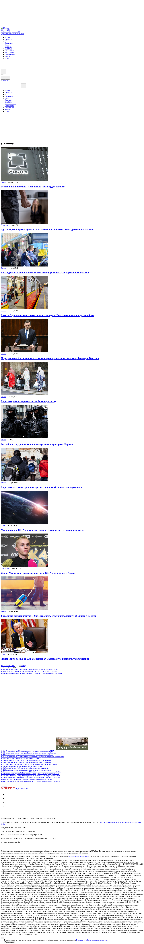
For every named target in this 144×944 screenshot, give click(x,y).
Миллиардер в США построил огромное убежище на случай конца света (42, 530)
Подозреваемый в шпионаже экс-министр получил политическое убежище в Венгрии (50, 358)
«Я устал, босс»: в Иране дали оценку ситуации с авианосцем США (27, 751)
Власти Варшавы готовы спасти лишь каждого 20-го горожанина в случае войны (47, 315)
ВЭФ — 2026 (5, 30)
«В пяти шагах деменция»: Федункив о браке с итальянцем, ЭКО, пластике (30, 777)
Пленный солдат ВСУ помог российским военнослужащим (24, 768)
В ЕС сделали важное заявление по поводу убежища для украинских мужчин (45, 272)
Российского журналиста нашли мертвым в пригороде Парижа (37, 444)
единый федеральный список (79, 856)
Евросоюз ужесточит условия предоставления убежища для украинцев (41, 487)
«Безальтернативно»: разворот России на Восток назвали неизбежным (28, 753)
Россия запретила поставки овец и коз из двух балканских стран (26, 770)
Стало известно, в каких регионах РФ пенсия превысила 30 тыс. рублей (29, 764)
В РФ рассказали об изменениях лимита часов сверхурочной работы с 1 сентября (32, 757)
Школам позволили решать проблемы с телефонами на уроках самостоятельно (31, 673)
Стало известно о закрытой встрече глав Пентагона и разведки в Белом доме (30, 776)
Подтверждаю (9, 942)
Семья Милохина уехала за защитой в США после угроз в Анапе (38, 573)
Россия (3, 182)
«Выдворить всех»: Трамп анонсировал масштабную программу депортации (45, 658)
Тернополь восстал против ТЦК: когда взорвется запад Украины (26, 760)
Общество (4, 225)
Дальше (4, 786)
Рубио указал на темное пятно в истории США (20, 758)
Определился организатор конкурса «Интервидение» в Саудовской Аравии (30, 669)
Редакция (18, 788)
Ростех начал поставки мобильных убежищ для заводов (33, 186)
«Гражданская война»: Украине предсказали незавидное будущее (26, 779)
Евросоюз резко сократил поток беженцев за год (28, 401)
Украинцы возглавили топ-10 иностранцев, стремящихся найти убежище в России (48, 615)
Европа (3, 268)
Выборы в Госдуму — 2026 (10, 32)
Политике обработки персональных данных (92, 940)
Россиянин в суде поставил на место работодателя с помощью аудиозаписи (30, 774)
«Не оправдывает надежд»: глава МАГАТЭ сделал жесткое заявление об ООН (31, 772)
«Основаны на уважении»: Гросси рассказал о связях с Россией (26, 762)
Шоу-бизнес (5, 568)
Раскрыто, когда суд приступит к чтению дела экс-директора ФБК (27, 755)
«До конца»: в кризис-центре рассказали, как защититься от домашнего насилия (47, 229)
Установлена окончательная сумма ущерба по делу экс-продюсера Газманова (30, 781)
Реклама (25, 788)
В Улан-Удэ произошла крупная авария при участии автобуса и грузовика (29, 671)
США (3, 525)
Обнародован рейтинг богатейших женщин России (21, 766)
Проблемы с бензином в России (12, 34)
